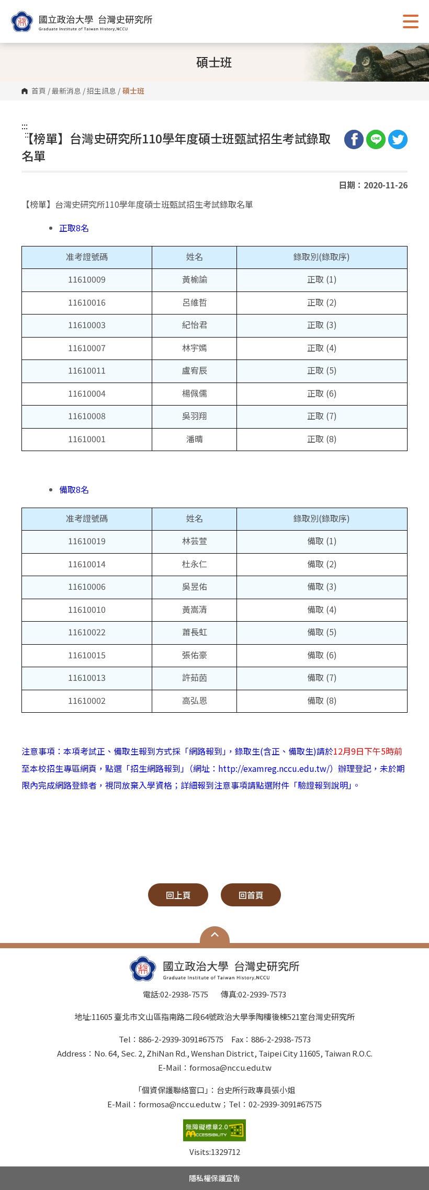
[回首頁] (81, 21)
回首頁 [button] (251, 895)
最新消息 (66, 91)
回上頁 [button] (178, 895)
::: (24, 125)
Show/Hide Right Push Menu (411, 21)
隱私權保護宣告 (214, 1178)
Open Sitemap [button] (215, 934)
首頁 (38, 91)
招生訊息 (101, 91)
